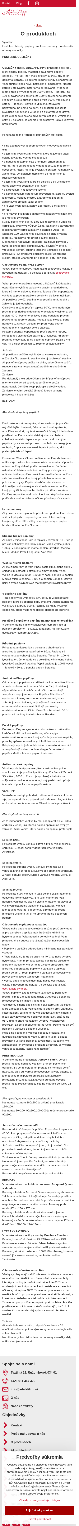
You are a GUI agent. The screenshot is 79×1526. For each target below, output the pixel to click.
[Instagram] (37, 3)
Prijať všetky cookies (39, 1510)
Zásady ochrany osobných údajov (39, 1500)
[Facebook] (28, 3)
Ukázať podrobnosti (39, 1518)
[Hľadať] (53, 13)
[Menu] (71, 13)
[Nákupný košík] (62, 13)
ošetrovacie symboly (14, 988)
